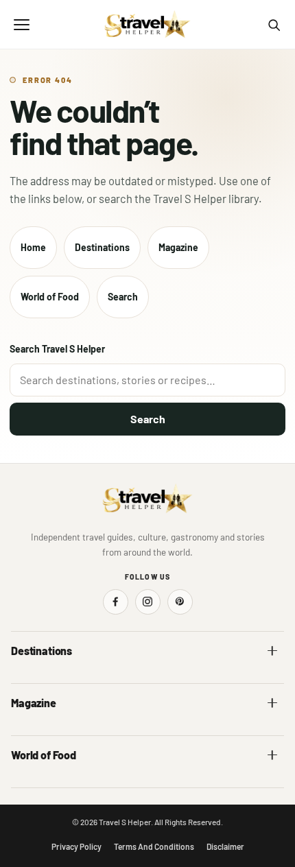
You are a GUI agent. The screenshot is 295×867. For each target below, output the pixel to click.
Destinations (102, 247)
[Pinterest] (180, 602)
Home (33, 247)
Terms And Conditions (154, 846)
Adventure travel (44, 731)
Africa (23, 679)
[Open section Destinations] (272, 651)
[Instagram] (148, 602)
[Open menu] (21, 24)
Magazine (178, 247)
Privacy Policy (76, 846)
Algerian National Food (56, 783)
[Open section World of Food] (272, 755)
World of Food (50, 296)
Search (123, 296)
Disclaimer (225, 846)
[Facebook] (115, 602)
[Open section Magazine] (272, 703)
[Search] (273, 24)
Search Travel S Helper (57, 349)
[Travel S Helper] (147, 25)
